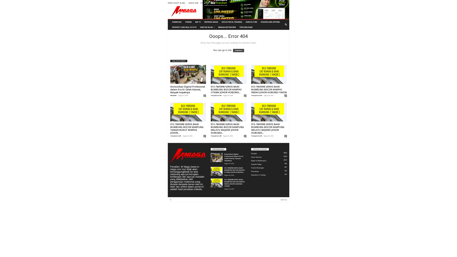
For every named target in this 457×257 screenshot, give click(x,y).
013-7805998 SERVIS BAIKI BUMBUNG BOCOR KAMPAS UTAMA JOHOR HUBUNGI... (226, 89)
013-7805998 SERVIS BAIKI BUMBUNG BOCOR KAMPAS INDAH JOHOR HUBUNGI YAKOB (269, 89)
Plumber (254, 153)
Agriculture (251, 22)
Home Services (256, 157)
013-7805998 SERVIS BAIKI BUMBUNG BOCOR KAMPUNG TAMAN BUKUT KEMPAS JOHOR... (187, 128)
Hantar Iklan (206, 27)
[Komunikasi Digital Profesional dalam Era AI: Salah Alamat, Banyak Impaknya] (188, 74)
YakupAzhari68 (216, 95)
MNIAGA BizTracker (227, 27)
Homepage (176, 22)
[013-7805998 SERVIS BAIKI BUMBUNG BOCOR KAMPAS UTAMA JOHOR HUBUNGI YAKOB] (228, 74)
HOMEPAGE (238, 50)
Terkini (188, 22)
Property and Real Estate (184, 27)
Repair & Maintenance (258, 161)
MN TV (198, 22)
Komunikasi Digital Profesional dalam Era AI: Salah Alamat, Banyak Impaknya (187, 89)
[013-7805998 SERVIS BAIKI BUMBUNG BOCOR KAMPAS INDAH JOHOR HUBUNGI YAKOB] (269, 74)
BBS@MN (173, 95)
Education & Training (232, 22)
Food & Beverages (257, 168)
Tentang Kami (245, 27)
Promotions (255, 171)
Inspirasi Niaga (211, 22)
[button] (285, 24)
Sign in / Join (193, 3)
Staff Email (204, 3)
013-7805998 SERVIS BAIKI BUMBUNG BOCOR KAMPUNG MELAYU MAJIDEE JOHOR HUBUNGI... (227, 128)
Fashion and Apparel (270, 22)
